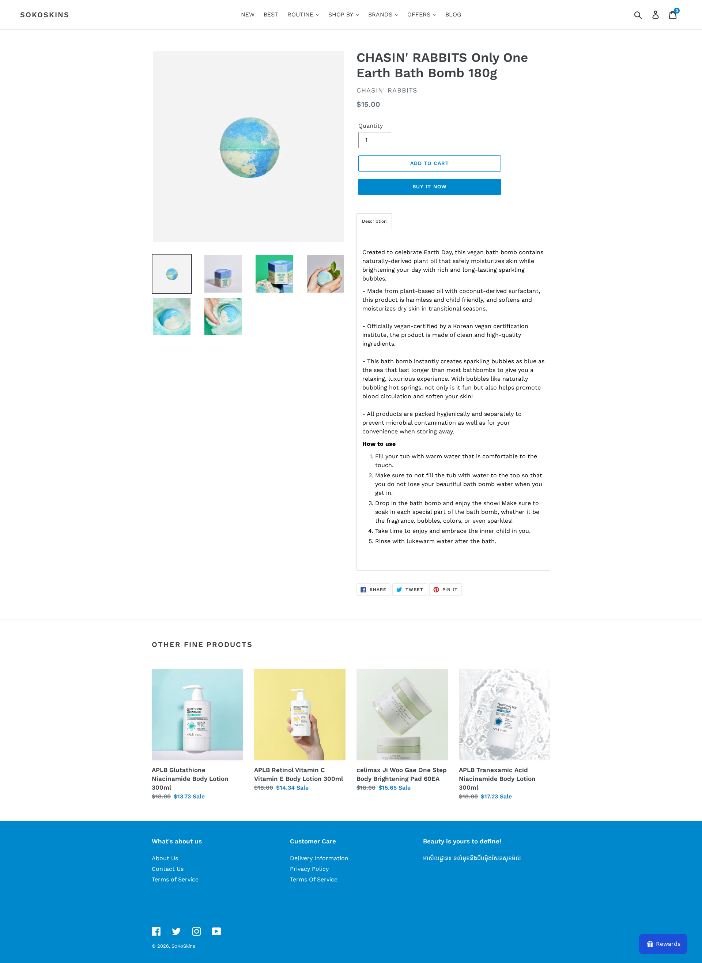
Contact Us (168, 868)
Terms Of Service (313, 879)
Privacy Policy (309, 868)
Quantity (370, 125)
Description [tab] (374, 221)
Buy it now (429, 186)
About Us (165, 858)
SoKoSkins (44, 14)
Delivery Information (319, 858)
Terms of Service (175, 879)
